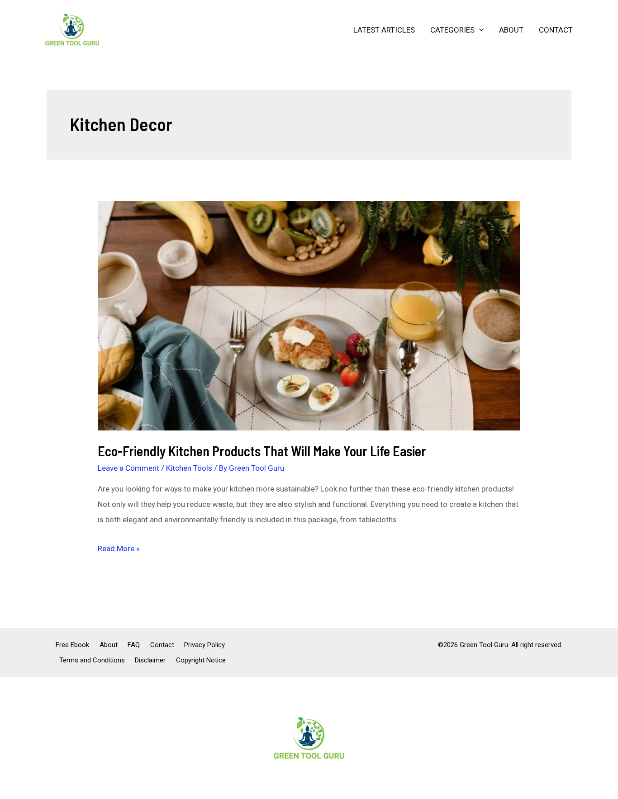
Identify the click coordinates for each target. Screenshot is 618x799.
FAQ (134, 645)
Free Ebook (72, 645)
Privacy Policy (204, 645)
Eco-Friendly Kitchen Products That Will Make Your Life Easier (262, 451)
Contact (556, 29)
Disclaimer (150, 660)
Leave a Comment (128, 468)
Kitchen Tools (189, 468)
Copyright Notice (201, 660)
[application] (479, 30)
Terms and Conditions (92, 660)
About (511, 29)
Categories (452, 29)
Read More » (119, 548)
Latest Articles (384, 29)
